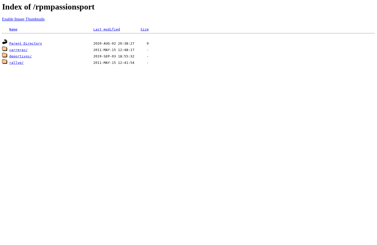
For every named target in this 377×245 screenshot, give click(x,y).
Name (13, 29)
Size (145, 29)
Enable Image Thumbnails (23, 19)
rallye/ (16, 63)
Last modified (106, 29)
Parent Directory (25, 43)
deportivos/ (20, 56)
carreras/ (18, 50)
